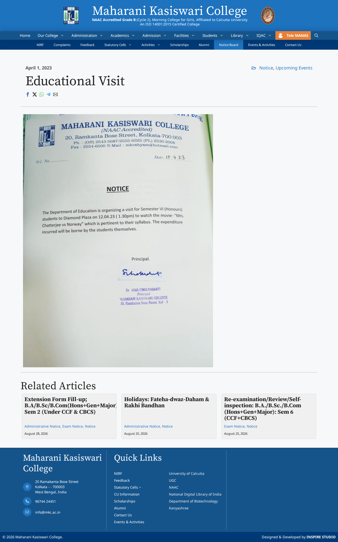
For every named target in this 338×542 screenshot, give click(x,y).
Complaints (62, 45)
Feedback (87, 45)
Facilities (181, 35)
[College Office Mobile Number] (50, 502)
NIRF (40, 45)
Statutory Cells (115, 45)
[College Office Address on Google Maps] (50, 488)
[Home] (70, 10)
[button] (316, 35)
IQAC (261, 35)
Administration (84, 35)
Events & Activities (261, 45)
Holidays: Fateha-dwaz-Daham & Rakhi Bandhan (166, 402)
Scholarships (179, 45)
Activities (148, 45)
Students (209, 35)
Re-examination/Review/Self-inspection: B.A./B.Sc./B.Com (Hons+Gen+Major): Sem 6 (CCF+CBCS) (262, 409)
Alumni (204, 45)
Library (237, 35)
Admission (152, 35)
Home (25, 35)
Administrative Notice (42, 426)
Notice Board (228, 45)
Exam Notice (72, 426)
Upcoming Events (294, 68)
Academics (120, 35)
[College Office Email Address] (50, 513)
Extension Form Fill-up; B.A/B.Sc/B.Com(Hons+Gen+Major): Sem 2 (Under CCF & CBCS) (72, 405)
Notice (266, 68)
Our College (48, 35)
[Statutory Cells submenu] (140, 487)
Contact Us (293, 45)
